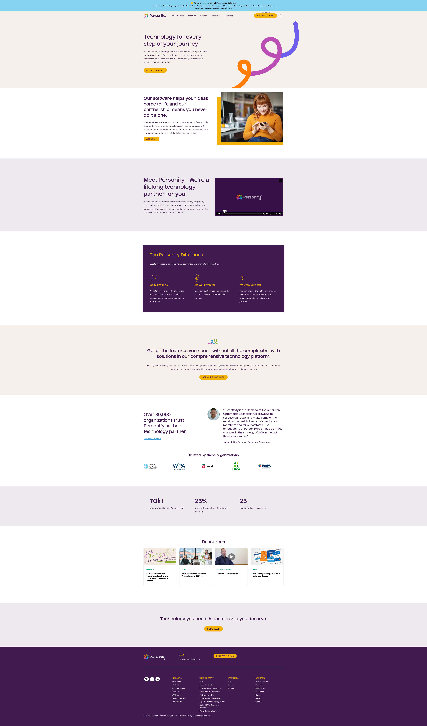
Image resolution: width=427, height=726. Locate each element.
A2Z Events (176, 695)
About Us (151, 139)
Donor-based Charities (208, 711)
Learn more (214, 5)
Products (177, 678)
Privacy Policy (165, 715)
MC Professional (178, 688)
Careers (258, 695)
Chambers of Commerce (209, 691)
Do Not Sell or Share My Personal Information (191, 715)
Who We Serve (206, 678)
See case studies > (152, 438)
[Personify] (155, 657)
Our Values (260, 685)
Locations (259, 691)
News (257, 698)
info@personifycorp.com (189, 659)
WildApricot (176, 681)
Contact (258, 702)
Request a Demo (265, 16)
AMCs (201, 681)
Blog (229, 681)
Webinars (231, 688)
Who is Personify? (262, 681)
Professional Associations (210, 688)
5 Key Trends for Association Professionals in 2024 (194, 575)
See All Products (213, 377)
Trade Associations (207, 685)
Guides (230, 685)
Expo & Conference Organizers (212, 702)
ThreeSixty (176, 691)
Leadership (260, 688)
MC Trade (176, 685)
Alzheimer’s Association (229, 574)
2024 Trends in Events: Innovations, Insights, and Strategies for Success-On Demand (157, 577)
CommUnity (177, 702)
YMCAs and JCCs (206, 695)
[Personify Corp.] (155, 15)
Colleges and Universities (210, 698)
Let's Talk (213, 629)
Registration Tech (179, 698)
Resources (233, 678)
